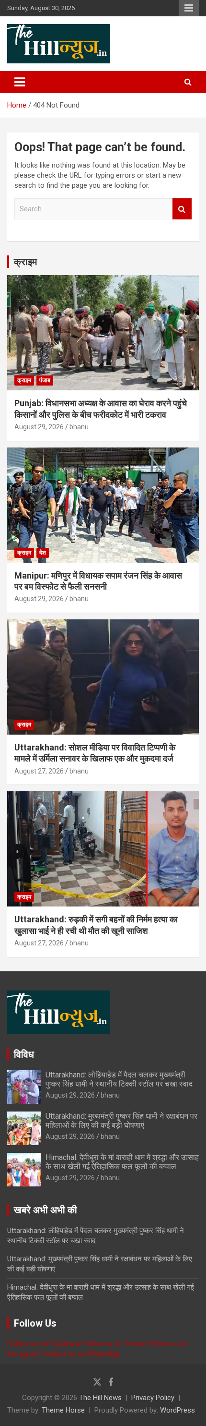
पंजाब (44, 380)
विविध (24, 1054)
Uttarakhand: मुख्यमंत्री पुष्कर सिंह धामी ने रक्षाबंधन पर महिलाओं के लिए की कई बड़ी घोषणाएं (121, 1121)
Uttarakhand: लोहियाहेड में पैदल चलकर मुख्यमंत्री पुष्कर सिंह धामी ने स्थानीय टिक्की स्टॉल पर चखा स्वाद (119, 1079)
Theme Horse (63, 1410)
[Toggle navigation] (19, 82)
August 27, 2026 (39, 771)
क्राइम (25, 261)
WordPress (177, 1410)
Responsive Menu (189, 8)
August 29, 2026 (39, 427)
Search (182, 209)
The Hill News (100, 1397)
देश (42, 552)
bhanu (79, 427)
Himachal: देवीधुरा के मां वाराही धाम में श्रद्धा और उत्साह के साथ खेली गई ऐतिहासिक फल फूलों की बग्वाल (122, 1162)
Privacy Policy (152, 1397)
